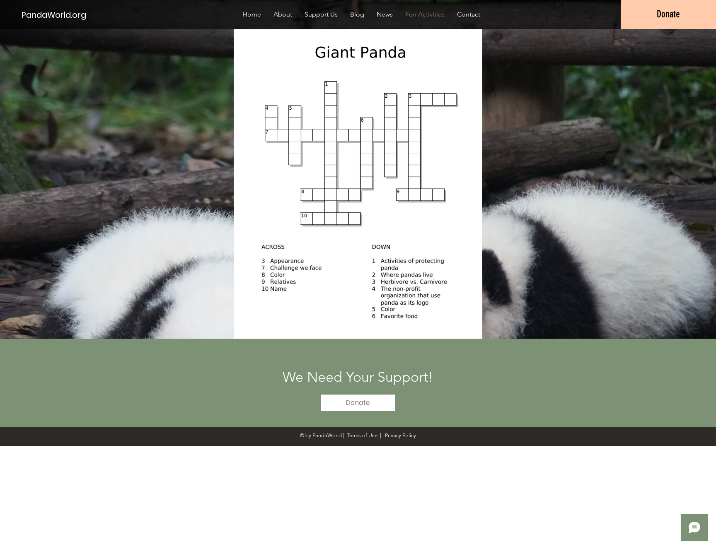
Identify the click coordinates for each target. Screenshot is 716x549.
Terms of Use (362, 435)
